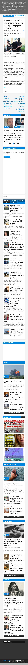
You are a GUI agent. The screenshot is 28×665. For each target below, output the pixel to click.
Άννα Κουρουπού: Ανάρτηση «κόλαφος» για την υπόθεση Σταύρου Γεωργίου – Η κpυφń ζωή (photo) (14, 316)
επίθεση (18, 32)
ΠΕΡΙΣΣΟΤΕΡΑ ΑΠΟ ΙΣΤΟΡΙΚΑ (14, 634)
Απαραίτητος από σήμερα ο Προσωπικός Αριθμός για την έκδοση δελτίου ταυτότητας (8, 134)
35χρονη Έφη (10, 30)
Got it (18, 13)
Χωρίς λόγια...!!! (9, 428)
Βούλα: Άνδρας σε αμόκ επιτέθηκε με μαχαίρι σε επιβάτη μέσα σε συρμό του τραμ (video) (16, 259)
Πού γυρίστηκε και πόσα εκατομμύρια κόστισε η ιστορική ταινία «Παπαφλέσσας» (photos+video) (13, 617)
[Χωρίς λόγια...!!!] (14, 424)
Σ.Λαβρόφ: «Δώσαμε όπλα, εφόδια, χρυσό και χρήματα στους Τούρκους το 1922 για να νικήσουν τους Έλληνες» (13, 627)
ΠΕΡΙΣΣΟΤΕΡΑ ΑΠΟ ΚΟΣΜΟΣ (14, 411)
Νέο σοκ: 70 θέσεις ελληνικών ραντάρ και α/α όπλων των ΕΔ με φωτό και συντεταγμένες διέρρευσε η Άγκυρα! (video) (14, 207)
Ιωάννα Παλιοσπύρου (8, 33)
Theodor (15, 660)
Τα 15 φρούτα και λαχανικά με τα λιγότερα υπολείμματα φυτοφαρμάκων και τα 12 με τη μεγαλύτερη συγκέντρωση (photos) (13, 499)
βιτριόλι (5, 32)
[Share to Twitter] (10, 118)
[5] (14, 141)
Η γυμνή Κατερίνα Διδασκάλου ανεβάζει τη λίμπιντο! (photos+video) (16, 286)
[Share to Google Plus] (12, 118)
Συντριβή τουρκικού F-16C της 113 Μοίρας (17, 328)
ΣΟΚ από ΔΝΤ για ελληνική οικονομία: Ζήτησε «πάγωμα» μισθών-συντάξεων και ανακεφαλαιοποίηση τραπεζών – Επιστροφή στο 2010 (14, 300)
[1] (9, 141)
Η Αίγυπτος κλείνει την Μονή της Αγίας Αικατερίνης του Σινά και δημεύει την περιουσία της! (13, 566)
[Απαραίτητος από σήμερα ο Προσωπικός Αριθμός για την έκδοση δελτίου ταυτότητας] (8, 123)
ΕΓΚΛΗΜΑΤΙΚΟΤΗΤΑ (11, 32)
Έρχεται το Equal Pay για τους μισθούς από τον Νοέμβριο (16, 219)
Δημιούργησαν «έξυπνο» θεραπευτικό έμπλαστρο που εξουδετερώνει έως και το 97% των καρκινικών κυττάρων (13, 509)
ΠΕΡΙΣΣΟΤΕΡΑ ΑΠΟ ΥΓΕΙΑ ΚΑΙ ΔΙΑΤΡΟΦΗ (14, 515)
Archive (21, 199)
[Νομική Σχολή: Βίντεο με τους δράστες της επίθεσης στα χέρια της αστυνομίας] (19, 123)
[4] (13, 141)
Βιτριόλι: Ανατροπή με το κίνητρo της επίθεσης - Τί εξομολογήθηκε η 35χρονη (14, 24)
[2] (10, 141)
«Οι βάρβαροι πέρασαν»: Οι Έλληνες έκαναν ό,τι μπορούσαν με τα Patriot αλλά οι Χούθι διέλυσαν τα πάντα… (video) (13, 406)
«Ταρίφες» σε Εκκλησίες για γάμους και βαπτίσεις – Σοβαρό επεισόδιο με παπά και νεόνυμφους (13, 540)
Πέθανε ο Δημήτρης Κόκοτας (15, 230)
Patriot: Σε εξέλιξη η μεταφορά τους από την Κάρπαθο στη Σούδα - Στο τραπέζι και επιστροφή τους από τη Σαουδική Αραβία (14, 273)
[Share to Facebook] (8, 118)
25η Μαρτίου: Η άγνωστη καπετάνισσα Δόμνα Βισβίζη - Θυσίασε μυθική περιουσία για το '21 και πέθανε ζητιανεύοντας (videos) (13, 600)
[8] (18, 141)
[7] (17, 141)
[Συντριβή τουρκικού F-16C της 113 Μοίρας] (14, 370)
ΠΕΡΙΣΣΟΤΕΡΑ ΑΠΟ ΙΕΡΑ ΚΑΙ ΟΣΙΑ (14, 573)
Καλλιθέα (15, 33)
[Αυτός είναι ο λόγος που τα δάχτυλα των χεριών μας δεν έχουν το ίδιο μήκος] (14, 472)
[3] (12, 141)
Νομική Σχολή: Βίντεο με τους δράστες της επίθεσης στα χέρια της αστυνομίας (18, 134)
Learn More (12, 13)
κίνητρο (19, 33)
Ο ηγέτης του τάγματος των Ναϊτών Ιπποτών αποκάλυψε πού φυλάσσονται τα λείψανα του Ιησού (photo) (13, 556)
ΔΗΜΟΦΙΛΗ (6, 199)
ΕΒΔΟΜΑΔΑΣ (14, 199)
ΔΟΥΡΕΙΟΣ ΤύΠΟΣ (6, 658)
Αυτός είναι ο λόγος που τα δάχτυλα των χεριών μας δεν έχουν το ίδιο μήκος (14, 483)
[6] (15, 141)
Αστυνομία (16, 30)
